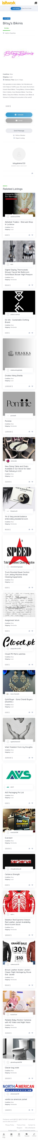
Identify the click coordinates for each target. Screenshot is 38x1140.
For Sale (6, 18)
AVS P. (12, 787)
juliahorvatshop (15, 314)
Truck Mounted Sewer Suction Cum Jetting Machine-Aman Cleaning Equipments (17, 574)
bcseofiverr (14, 1014)
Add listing (15, 8)
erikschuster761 (15, 1094)
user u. (12, 914)
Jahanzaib (14, 461)
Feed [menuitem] (11, 1136)
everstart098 (14, 832)
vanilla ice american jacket (16, 1099)
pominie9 (13, 415)
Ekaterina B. (14, 511)
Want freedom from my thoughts (18, 747)
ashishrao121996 (15, 216)
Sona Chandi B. (15, 694)
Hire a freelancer (30, 1128)
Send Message (19, 131)
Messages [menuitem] (27, 1136)
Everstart (8, 838)
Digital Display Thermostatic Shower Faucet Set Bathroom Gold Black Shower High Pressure (18, 272)
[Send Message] (32, 173)
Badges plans (12, 1131)
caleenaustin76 (15, 964)
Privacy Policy (9, 1125)
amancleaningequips (17, 567)
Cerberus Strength (12, 874)
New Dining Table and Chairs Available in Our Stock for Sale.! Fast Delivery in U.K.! (18, 468)
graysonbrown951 (16, 648)
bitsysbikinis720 (19, 163)
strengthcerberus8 (16, 869)
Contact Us (31, 1125)
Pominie (8, 421)
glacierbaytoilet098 (16, 1062)
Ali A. (12, 264)
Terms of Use (21, 1125)
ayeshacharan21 (15, 741)
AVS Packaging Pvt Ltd (14, 792)
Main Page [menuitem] (3, 1136)
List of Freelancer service (27, 1131)
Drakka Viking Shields (14, 375)
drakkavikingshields (16, 370)
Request (19, 1128)
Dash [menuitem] (19, 1136)
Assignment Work (12, 620)
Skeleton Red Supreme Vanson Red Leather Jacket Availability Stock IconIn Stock (17, 922)
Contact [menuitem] (34, 1136)
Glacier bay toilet (12, 1068)
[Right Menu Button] (36, 3)
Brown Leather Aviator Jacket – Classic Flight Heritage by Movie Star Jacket (18, 972)
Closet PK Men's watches (15, 654)
